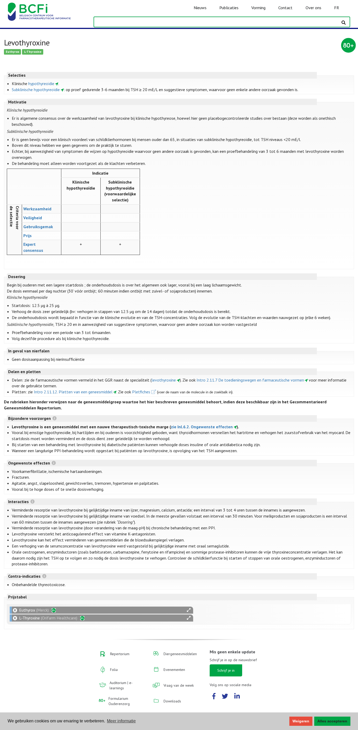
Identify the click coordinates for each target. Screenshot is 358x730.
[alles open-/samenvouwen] (189, 610)
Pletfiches (141, 391)
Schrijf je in (226, 670)
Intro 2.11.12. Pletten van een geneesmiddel (73, 391)
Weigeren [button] (300, 721)
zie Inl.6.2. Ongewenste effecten (202, 426)
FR (336, 7)
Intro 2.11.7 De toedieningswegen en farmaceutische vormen (250, 380)
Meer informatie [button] (121, 721)
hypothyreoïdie (41, 83)
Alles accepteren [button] (332, 721)
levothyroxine (163, 380)
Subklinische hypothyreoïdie (36, 89)
